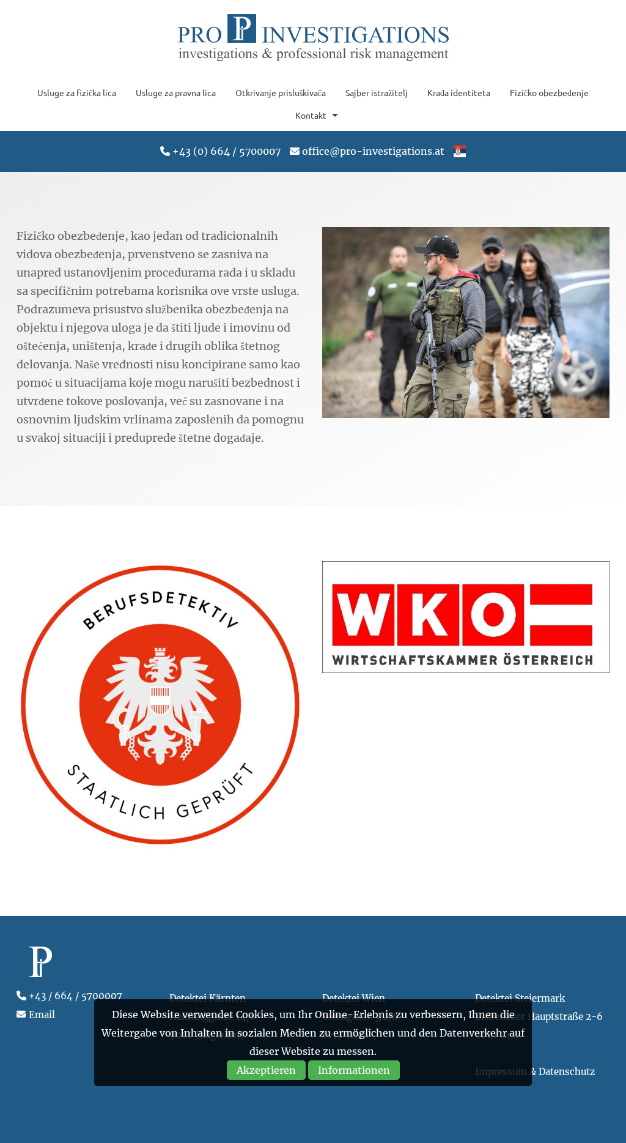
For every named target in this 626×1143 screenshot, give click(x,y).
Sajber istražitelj (376, 92)
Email (42, 1015)
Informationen (354, 1070)
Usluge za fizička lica (76, 92)
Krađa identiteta (458, 92)
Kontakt (310, 115)
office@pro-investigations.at (373, 151)
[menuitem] (77, 92)
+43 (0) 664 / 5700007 (226, 151)
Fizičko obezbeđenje (549, 92)
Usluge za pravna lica (176, 92)
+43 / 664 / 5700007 (75, 996)
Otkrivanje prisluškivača (280, 92)
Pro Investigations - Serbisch (313, 38)
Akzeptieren (266, 1070)
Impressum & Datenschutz (535, 1072)
